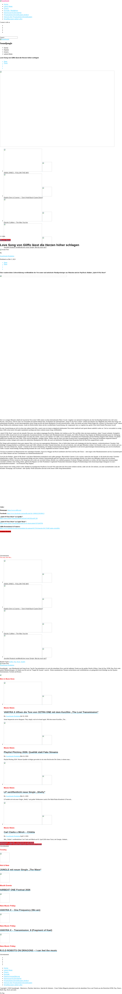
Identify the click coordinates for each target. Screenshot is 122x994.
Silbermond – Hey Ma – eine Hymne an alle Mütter (17, 842)
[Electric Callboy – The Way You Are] (28, 221)
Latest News (8, 6)
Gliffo (11, 662)
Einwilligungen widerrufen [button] (13, 19)
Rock (18, 662)
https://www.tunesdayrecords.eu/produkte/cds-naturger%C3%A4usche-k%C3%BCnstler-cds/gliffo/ (30, 528)
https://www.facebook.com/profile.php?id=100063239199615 (25, 513)
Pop (15, 662)
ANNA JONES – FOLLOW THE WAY (16, 172)
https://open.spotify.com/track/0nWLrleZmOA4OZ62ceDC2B (19, 518)
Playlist (6, 50)
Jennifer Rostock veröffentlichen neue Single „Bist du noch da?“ (25, 247)
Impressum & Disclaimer (13, 13)
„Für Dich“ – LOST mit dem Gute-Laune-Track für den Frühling (21, 844)
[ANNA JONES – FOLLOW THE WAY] (28, 171)
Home (6, 4)
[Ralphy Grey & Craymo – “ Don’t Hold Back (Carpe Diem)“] (28, 196)
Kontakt (6, 974)
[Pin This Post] (63, 66)
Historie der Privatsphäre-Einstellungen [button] (18, 17)
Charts (6, 8)
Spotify (23, 662)
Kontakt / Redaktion (11, 11)
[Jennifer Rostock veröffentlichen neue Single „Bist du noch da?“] (28, 657)
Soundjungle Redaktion (7, 256)
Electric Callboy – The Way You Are (16, 222)
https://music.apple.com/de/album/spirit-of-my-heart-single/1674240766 (21, 523)
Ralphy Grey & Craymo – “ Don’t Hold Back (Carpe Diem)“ (23, 197)
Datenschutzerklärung (12, 976)
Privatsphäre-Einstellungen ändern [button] (16, 15)
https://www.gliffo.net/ (14, 510)
